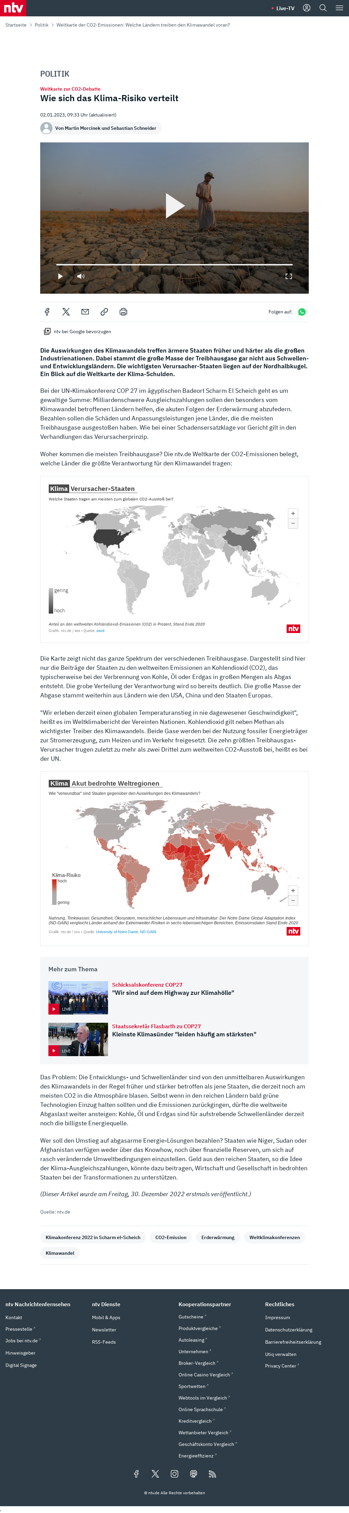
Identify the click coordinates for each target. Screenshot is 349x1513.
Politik (41, 25)
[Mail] (85, 312)
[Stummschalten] (80, 276)
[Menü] (339, 8)
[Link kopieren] (104, 312)
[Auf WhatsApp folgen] (302, 312)
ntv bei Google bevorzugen (82, 331)
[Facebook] (47, 312)
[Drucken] (123, 312)
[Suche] (323, 8)
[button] (44, 1304)
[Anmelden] (307, 8)
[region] (174, 217)
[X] (66, 312)
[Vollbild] (288, 276)
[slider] (56, 264)
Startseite (16, 25)
